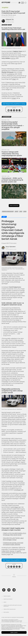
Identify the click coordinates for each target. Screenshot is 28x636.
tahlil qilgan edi (16, 507)
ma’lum (13, 58)
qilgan (14, 79)
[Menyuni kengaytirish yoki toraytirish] (25, 3)
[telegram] (14, 590)
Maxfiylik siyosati (8, 599)
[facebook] (3, 590)
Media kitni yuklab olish (9, 609)
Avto (16, 211)
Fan (21, 211)
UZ (22, 2)
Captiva (18, 551)
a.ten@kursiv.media (10, 22)
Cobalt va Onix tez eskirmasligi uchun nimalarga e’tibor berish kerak (14, 534)
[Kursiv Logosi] (6, 2)
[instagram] (9, 590)
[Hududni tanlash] (19, 3)
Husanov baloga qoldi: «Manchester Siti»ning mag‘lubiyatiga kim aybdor (12, 153)
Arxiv (5, 602)
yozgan (14, 98)
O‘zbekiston (4, 24)
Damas (12, 551)
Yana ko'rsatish (14, 205)
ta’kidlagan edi (18, 490)
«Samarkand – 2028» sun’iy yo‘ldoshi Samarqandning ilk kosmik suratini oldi (12, 180)
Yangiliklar (5, 7)
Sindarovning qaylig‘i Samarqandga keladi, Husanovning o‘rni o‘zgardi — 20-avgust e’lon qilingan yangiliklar (13, 125)
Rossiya (9, 24)
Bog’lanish (6, 612)
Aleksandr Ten (10, 19)
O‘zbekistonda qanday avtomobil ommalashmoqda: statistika (13, 543)
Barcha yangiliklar (7, 211)
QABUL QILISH (14, 632)
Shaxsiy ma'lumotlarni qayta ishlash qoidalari (13, 606)
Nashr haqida (7, 596)
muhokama (10, 74)
